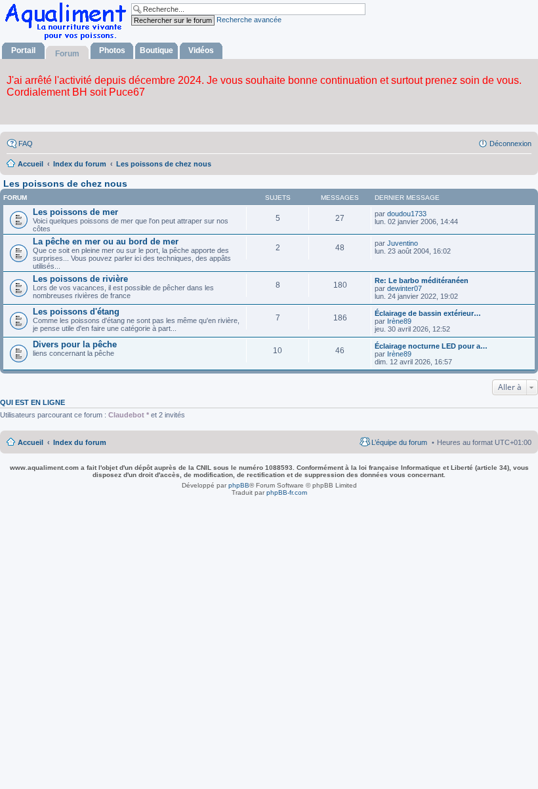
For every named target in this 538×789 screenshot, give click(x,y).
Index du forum (79, 442)
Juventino (402, 243)
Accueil (30, 442)
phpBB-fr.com (286, 492)
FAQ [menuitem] (25, 143)
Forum (67, 53)
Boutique (156, 50)
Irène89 (399, 321)
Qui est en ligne (32, 402)
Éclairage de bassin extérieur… (428, 313)
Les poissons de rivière (80, 279)
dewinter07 (404, 288)
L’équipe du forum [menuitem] (399, 442)
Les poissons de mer (75, 212)
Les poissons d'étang (76, 312)
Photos (112, 50)
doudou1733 (406, 214)
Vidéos (201, 50)
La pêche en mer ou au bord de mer (105, 241)
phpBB (238, 485)
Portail (23, 50)
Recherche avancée (249, 20)
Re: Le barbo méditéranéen (421, 280)
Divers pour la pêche (75, 344)
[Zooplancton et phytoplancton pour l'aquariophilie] (68, 39)
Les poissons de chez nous (65, 183)
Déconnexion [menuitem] (510, 143)
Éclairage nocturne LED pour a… (431, 346)
